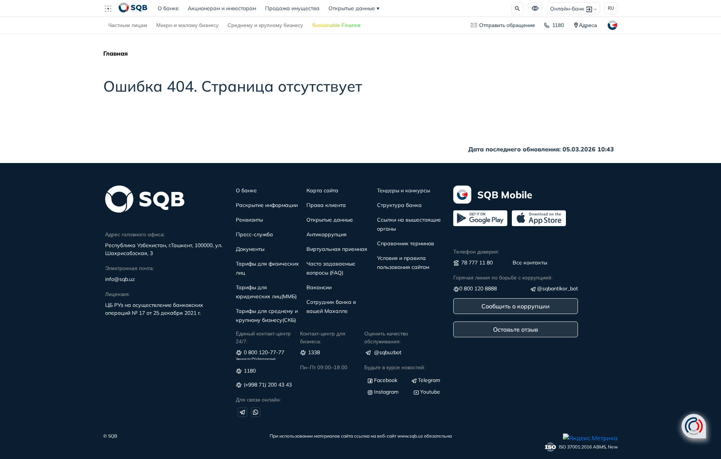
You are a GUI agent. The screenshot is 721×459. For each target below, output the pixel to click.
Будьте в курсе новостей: (394, 367)
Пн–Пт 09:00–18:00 (323, 367)
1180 (558, 25)
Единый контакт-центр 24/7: (263, 337)
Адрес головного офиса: (135, 234)
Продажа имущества (292, 8)
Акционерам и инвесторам (222, 8)
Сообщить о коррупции (515, 306)
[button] (111, 8)
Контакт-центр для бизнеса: (322, 337)
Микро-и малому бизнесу (187, 25)
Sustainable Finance (336, 25)
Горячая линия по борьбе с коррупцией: (503, 278)
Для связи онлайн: (258, 400)
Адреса (588, 25)
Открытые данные (354, 8)
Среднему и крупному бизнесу (265, 25)
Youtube (430, 391)
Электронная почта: (129, 268)
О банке (170, 8)
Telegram (429, 380)
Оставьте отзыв (515, 329)
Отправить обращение (507, 25)
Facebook (385, 380)
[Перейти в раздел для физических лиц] (133, 8)
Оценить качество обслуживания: (386, 337)
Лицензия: (117, 294)
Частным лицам (127, 25)
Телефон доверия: (476, 252)
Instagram (386, 391)
